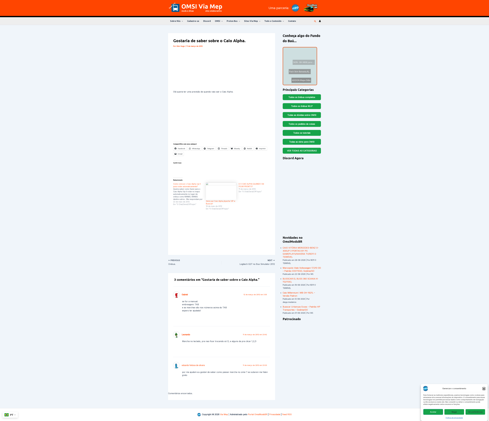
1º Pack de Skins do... (300, 69)
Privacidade (274, 414)
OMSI (217, 21)
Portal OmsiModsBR (257, 414)
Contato (292, 21)
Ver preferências (475, 412)
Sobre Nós (175, 21)
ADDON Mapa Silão (298, 55)
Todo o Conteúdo (272, 21)
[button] (484, 388)
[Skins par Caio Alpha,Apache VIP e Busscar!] (221, 191)
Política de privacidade (454, 418)
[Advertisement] (221, 69)
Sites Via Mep (251, 21)
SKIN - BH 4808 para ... (300, 82)
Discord (207, 21)
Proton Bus (232, 21)
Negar (454, 412)
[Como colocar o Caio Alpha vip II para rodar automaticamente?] (189, 194)
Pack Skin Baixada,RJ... (298, 76)
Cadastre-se (193, 21)
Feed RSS (287, 414)
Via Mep (224, 414)
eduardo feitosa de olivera (193, 365)
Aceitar (433, 412)
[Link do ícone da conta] (320, 21)
